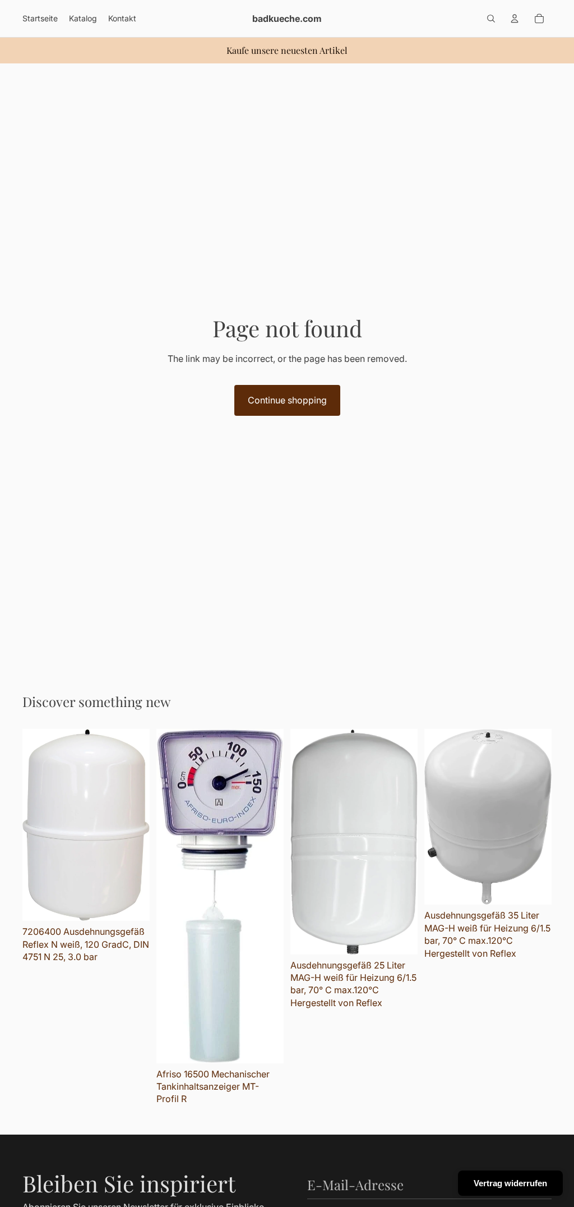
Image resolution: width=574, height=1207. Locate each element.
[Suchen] (491, 18)
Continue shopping (287, 400)
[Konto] (514, 18)
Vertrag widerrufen (510, 1183)
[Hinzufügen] (132, 904)
